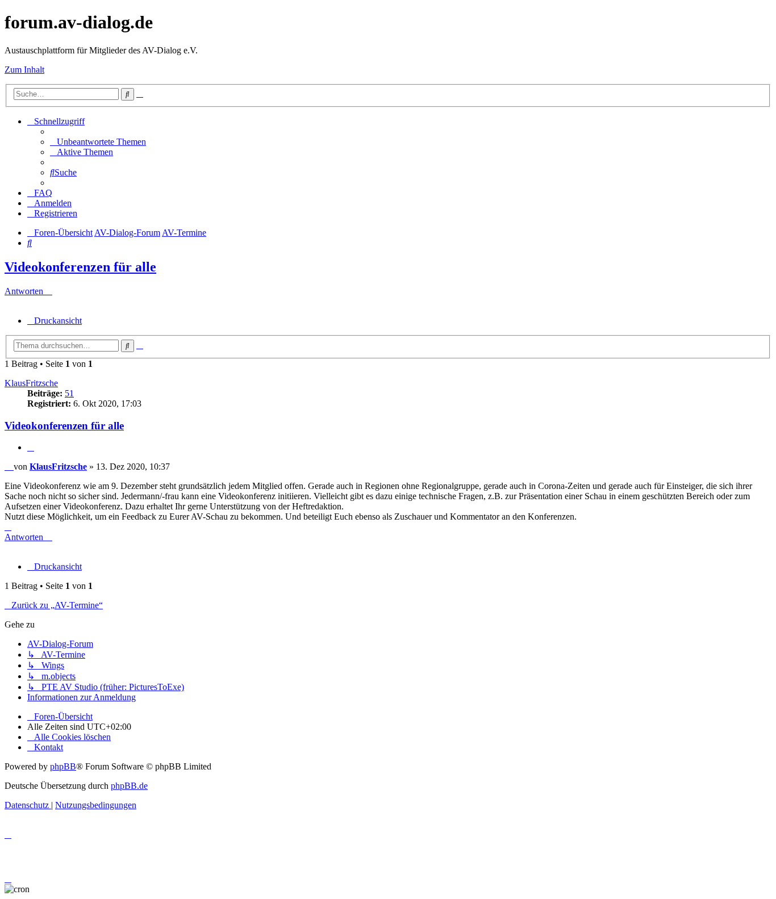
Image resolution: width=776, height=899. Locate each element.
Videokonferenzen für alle (80, 267)
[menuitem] (98, 142)
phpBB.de (129, 786)
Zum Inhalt (24, 69)
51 (69, 393)
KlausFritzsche (31, 383)
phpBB (63, 766)
